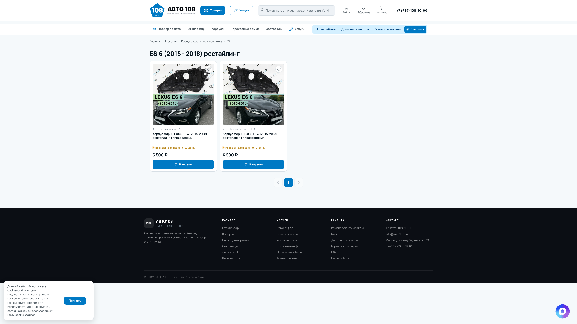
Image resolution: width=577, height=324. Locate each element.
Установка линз (287, 240)
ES (228, 41)
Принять (75, 300)
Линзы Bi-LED (231, 252)
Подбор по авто (169, 29)
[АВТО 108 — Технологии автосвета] (173, 10)
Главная (155, 41)
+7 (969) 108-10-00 (411, 10)
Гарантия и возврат (345, 246)
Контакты (417, 29)
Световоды (274, 29)
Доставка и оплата (355, 29)
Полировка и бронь (290, 252)
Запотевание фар (289, 246)
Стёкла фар (196, 29)
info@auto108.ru (397, 234)
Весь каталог (231, 258)
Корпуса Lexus (212, 41)
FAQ (334, 252)
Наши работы (325, 29)
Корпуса (217, 29)
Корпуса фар (189, 41)
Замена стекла (287, 234)
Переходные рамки (244, 29)
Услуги (300, 29)
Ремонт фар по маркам (347, 228)
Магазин (171, 41)
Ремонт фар (285, 228)
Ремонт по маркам (388, 29)
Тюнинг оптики (287, 258)
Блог (334, 234)
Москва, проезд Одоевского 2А (408, 240)
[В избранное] (208, 69)
